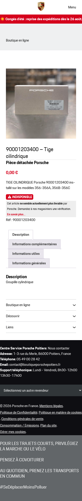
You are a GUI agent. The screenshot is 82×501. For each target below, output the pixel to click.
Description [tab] (20, 234)
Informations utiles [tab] (26, 253)
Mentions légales (51, 406)
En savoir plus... (16, 214)
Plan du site (48, 425)
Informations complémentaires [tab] (34, 244)
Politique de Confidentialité (18, 412)
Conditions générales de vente (22, 419)
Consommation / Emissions (19, 425)
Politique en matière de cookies (60, 412)
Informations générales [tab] (29, 263)
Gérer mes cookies (13, 432)
